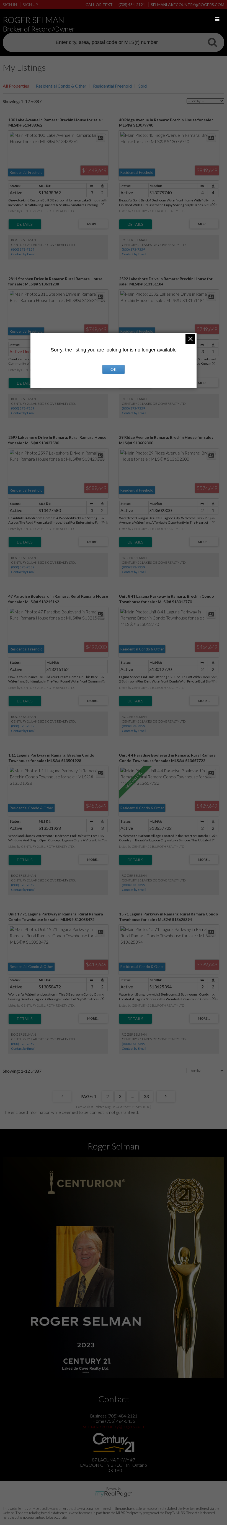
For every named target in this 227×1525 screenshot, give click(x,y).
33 (146, 1096)
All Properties (16, 85)
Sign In (10, 4)
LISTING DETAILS (25, 224)
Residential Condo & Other (61, 85)
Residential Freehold (112, 85)
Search (212, 42)
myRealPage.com (113, 1494)
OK (113, 369)
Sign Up (30, 4)
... (132, 1096)
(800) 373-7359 (22, 249)
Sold (142, 85)
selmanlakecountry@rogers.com (113, 1426)
